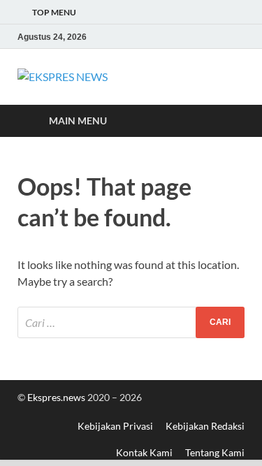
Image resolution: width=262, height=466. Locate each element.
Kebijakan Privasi (115, 426)
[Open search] (227, 121)
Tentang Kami (215, 452)
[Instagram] (236, 36)
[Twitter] (216, 36)
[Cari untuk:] (131, 322)
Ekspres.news (57, 397)
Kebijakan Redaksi (205, 426)
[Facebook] (197, 36)
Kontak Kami (144, 452)
